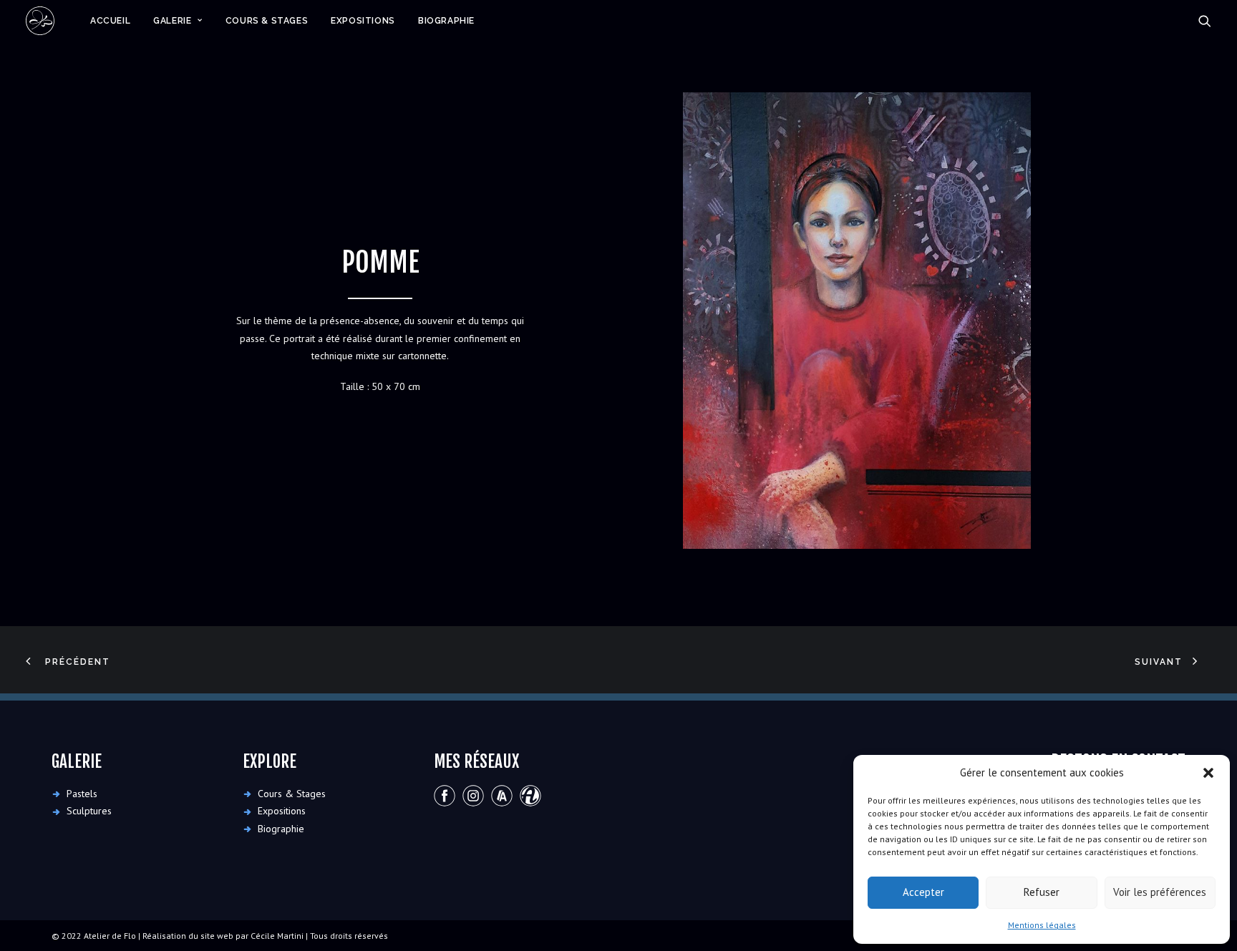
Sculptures (89, 810)
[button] (1208, 773)
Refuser (1041, 892)
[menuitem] (110, 21)
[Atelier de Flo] (40, 20)
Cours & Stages (292, 793)
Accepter (923, 892)
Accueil (110, 21)
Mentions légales (1042, 925)
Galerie (172, 21)
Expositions (363, 21)
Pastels (82, 793)
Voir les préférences (1159, 892)
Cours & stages (266, 21)
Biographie (446, 21)
